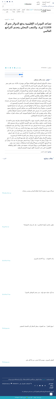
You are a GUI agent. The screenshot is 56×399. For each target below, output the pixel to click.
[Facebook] (6, 68)
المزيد (4, 158)
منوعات (4, 9)
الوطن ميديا (23, 10)
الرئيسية (39, 9)
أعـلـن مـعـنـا (33, 391)
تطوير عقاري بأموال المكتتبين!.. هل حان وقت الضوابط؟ (39, 225)
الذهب (42, 151)
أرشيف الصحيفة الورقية (46, 3)
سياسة (35, 9)
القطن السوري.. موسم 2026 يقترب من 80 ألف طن (40, 360)
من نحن (52, 6)
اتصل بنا (44, 6)
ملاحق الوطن (38, 3)
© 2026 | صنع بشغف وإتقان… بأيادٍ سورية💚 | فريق (30, 397)
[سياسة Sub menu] (33, 9)
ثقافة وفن (7, 10)
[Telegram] (12, 68)
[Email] (14, 68)
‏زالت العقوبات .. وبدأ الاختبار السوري (44, 258)
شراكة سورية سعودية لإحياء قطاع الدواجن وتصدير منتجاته (38, 191)
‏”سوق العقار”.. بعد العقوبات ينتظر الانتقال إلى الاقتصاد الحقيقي (37, 326)
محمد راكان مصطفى (39, 79)
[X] (8, 68)
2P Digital (17, 397)
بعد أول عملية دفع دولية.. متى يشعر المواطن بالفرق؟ (39, 292)
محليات (27, 9)
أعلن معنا (48, 6)
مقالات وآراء (14, 10)
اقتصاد (31, 9)
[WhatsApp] (10, 68)
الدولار (45, 151)
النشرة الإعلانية (18, 10)
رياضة (10, 9)
